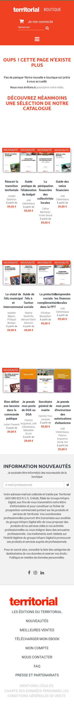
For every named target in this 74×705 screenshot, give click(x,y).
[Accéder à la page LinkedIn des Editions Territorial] (43, 573)
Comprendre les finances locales (62, 299)
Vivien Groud (45, 215)
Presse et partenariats (37, 675)
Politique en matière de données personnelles (36, 557)
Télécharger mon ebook (37, 639)
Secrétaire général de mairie (45, 406)
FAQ (37, 666)
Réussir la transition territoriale (11, 186)
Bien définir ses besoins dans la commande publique (12, 410)
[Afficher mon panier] (20, 21)
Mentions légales (36, 686)
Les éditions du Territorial (37, 612)
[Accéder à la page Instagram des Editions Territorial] (36, 573)
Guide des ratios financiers (62, 186)
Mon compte (37, 648)
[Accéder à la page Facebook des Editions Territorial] (30, 573)
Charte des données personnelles (36, 691)
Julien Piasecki (12, 424)
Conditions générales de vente (36, 696)
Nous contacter (37, 657)
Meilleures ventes (37, 630)
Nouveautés (37, 621)
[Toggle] (37, 39)
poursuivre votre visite (49, 87)
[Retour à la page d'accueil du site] (37, 9)
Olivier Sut (62, 442)
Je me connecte (40, 22)
